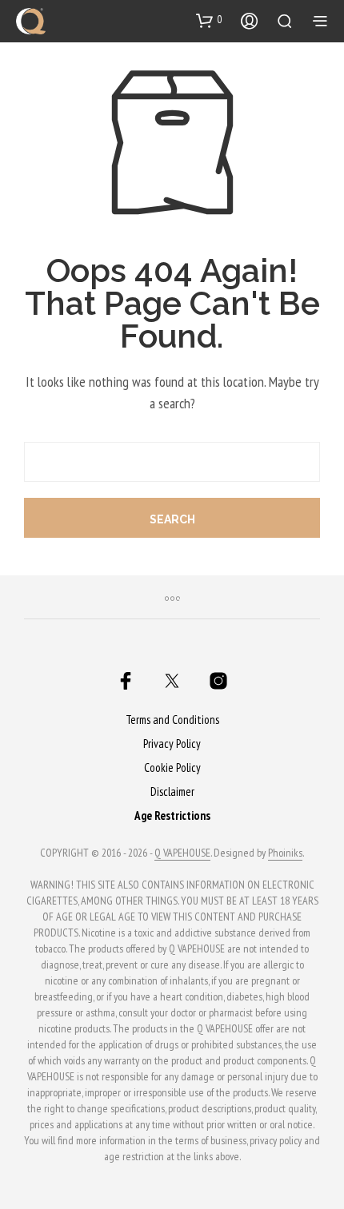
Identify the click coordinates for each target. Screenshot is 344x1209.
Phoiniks (285, 853)
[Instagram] (218, 680)
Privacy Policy (172, 743)
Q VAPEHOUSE (182, 853)
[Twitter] (172, 680)
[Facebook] (125, 680)
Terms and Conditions (172, 719)
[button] (209, 20)
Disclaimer (172, 791)
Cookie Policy (172, 767)
